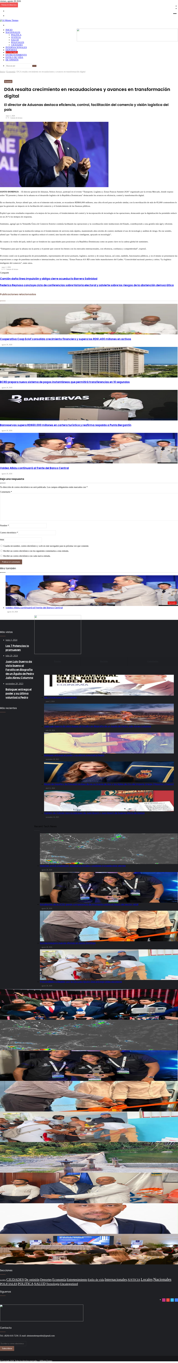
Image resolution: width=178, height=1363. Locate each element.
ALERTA (3, 1280)
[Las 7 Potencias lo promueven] (109, 685)
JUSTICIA (16, 37)
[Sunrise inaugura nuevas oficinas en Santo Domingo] (89, 1096)
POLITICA (16, 35)
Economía (12, 52)
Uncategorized (69, 1284)
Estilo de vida (14, 57)
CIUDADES (17, 45)
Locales (147, 1279)
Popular (57, 661)
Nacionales (13, 32)
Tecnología (52, 1283)
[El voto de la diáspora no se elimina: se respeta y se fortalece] (89, 1218)
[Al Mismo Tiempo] (9, 20)
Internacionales (16, 47)
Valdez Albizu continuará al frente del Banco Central (34, 607)
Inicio (9, 30)
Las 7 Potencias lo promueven (60, 697)
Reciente (104, 661)
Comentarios (152, 661)
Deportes (11, 50)
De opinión (12, 60)
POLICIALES (17, 42)
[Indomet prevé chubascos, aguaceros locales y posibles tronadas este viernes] (89, 1035)
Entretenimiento (16, 55)
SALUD (15, 40)
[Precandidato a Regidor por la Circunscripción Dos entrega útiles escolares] (89, 1126)
